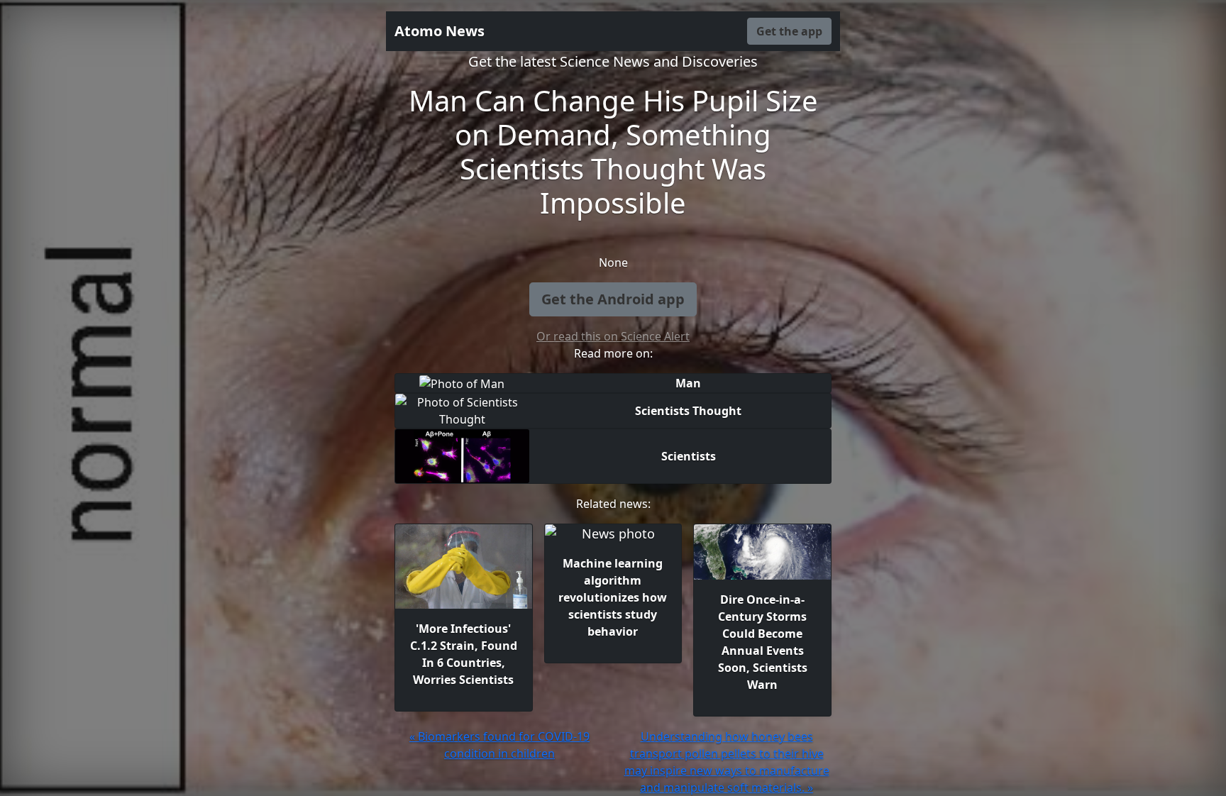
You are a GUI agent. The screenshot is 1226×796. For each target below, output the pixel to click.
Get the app (789, 31)
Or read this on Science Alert (613, 336)
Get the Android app (613, 299)
